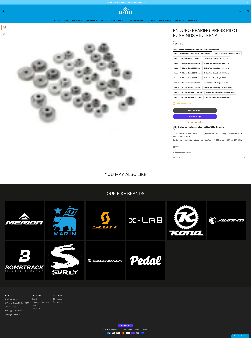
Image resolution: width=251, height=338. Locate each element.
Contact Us (36, 308)
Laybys (34, 305)
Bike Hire (178, 20)
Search (34, 299)
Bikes (56, 20)
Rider (150, 20)
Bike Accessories (72, 20)
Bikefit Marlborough (116, 329)
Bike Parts (90, 20)
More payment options (194, 122)
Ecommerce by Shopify (140, 329)
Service (191, 20)
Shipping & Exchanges (40, 302)
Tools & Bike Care (135, 20)
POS (125, 329)
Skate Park (164, 20)
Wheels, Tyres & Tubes (111, 20)
